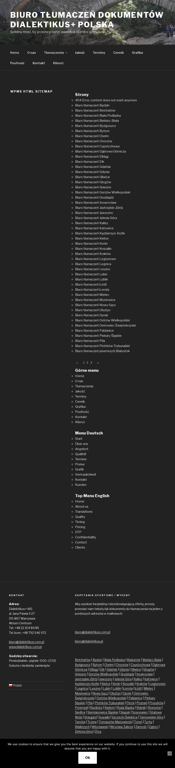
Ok (87, 758)
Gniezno (80, 674)
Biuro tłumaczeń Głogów (93, 182)
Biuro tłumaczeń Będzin (92, 105)
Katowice (151, 679)
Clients (80, 547)
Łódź (138, 688)
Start (78, 439)
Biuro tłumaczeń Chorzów (93, 141)
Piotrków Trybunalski (109, 703)
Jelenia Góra (123, 679)
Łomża (128, 688)
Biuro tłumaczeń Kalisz (91, 223)
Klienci (58, 63)
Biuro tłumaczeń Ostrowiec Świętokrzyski (105, 325)
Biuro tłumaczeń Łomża (92, 290)
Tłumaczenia (54, 52)
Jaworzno (105, 679)
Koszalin (128, 683)
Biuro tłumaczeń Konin (91, 243)
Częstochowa (140, 664)
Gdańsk (112, 669)
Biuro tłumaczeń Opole (91, 315)
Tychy (148, 722)
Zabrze (128, 727)
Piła (90, 703)
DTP (78, 532)
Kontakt (39, 63)
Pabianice (135, 698)
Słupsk (125, 712)
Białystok (133, 660)
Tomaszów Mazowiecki (115, 722)
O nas (31, 52)
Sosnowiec (140, 712)
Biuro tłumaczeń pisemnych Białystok (102, 351)
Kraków (141, 683)
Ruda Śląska (125, 707)
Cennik (118, 52)
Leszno (95, 688)
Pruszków (156, 703)
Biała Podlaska (114, 660)
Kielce (105, 683)
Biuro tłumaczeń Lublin (91, 279)
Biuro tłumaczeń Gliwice (92, 177)
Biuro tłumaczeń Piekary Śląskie (98, 336)
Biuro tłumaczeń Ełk (89, 162)
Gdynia (124, 669)
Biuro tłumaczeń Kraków (93, 254)
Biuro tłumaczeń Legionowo (95, 259)
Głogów (148, 669)
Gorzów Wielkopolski (103, 674)
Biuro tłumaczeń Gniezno (93, 187)
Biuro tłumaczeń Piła (90, 341)
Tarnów (80, 722)
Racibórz (96, 707)
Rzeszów (154, 707)
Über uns (81, 444)
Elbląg (93, 669)
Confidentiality (85, 537)
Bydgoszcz (82, 664)
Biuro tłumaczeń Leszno (92, 269)
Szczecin (118, 717)
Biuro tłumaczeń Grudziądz (94, 197)
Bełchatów (82, 660)
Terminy (99, 52)
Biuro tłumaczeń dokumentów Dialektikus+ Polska (87, 19)
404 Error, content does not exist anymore (106, 100)
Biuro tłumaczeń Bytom (92, 131)
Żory (98, 731)
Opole (127, 693)
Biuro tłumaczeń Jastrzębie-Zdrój (99, 208)
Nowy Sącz (100, 693)
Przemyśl (81, 707)
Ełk (102, 669)
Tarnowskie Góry (151, 717)
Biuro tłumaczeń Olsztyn (92, 310)
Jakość (80, 52)
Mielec (148, 688)
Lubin (107, 688)
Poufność (17, 63)
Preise (80, 464)
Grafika (137, 52)
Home (14, 52)
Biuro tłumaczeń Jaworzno (94, 213)
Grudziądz (127, 674)
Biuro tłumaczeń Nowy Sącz (95, 305)
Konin (116, 683)
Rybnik (141, 707)
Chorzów (122, 664)
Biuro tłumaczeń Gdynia (92, 172)
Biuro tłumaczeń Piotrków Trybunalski (102, 346)
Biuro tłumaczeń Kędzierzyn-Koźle (100, 233)
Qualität (80, 454)
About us (81, 506)
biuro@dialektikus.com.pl (26, 642)
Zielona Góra (84, 731)
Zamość (141, 727)
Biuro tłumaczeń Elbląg (92, 156)
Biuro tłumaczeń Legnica (93, 264)
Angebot (81, 449)
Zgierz (153, 727)
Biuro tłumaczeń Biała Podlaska (98, 116)
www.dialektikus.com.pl (25, 647)
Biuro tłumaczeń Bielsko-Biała (97, 121)
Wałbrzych (82, 727)
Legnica (82, 688)
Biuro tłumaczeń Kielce (92, 238)
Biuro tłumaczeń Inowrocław (96, 203)
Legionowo (157, 683)
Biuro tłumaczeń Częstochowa (97, 146)
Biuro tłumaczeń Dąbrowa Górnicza (100, 151)
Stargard (90, 717)
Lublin (117, 688)
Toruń (138, 722)
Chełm (109, 664)
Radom (110, 707)
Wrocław (116, 727)
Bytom (97, 664)
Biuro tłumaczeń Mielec (92, 295)
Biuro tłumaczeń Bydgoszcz (95, 126)
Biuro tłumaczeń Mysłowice (95, 300)
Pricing (80, 527)
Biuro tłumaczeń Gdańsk (93, 167)
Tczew (92, 722)
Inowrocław (144, 674)
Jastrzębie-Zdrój (86, 679)
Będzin (97, 660)
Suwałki (104, 717)
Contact (81, 542)
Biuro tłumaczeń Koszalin (93, 249)
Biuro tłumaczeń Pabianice (94, 330)
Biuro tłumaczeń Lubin (91, 274)
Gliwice (136, 669)
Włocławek (100, 727)
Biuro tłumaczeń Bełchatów (95, 110)
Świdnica (131, 717)
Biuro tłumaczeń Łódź (91, 284)
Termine (81, 459)
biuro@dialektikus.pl (89, 641)
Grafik (79, 469)
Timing (80, 522)
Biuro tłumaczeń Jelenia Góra (96, 218)
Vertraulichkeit (85, 474)
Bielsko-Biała (152, 660)
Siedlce (80, 712)
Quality (80, 517)
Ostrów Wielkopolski (111, 698)
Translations (84, 512)
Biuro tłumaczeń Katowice (94, 228)
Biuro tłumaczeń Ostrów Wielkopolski (102, 320)
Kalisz (138, 679)
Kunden (80, 485)
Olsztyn (115, 693)
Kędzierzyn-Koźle (87, 683)
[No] (170, 753)
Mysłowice (82, 693)
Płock (130, 703)
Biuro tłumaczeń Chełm (92, 136)
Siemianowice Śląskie (103, 712)
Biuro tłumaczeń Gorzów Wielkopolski (102, 192)
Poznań (142, 703)
